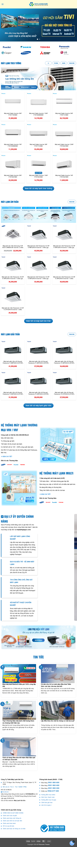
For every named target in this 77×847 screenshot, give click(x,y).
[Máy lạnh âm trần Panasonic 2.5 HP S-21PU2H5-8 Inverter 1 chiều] (13, 296)
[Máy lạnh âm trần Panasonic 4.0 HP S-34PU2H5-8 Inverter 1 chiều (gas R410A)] (13, 265)
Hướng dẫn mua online (48, 795)
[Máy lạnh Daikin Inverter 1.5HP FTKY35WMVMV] (38, 102)
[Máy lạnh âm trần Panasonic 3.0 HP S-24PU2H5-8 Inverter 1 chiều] (64, 265)
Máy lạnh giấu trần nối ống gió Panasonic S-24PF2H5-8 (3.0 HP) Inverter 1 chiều (38, 393)
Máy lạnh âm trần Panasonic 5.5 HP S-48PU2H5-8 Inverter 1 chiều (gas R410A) (38, 246)
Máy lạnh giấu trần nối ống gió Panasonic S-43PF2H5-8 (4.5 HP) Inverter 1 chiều (38, 362)
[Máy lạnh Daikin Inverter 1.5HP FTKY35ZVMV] (38, 164)
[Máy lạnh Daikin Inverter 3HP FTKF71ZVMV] (64, 102)
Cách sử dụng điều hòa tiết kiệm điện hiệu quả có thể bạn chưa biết (18, 759)
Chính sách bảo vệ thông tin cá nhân (14, 828)
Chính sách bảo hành (9, 823)
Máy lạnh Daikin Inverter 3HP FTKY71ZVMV (38, 145)
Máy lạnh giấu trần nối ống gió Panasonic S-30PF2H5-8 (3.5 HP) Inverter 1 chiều (13, 393)
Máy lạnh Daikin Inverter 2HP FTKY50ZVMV (13, 176)
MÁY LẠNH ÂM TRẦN (9, 201)
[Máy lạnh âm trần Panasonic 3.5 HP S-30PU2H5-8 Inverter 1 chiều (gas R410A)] (38, 265)
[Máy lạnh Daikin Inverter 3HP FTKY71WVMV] (13, 102)
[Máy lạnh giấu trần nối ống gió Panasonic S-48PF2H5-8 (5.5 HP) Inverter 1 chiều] (13, 350)
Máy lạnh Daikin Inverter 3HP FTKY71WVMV (13, 114)
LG (48, 63)
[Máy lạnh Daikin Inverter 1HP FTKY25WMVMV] (13, 133)
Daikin (63, 63)
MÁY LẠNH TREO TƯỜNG (11, 63)
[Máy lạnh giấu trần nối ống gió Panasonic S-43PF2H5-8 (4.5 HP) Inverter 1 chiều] (38, 350)
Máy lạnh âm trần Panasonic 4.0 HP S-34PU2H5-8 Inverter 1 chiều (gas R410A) (13, 277)
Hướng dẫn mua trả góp (48, 800)
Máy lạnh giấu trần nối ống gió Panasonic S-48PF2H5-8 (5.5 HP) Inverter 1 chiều (13, 362)
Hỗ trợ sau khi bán (8, 826)
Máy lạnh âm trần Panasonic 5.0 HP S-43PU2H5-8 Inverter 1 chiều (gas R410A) (64, 246)
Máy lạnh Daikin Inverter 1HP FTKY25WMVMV (13, 145)
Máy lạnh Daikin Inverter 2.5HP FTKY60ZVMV (64, 145)
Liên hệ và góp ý (46, 805)
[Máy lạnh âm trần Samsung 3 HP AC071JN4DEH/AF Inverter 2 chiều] (13, 234)
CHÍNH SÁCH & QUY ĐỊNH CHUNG (13, 813)
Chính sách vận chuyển (10, 815)
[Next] (73, 25)
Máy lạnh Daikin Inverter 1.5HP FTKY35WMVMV (38, 114)
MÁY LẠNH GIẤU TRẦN (10, 334)
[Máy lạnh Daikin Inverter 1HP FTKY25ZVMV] (64, 164)
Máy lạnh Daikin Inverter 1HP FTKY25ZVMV (64, 176)
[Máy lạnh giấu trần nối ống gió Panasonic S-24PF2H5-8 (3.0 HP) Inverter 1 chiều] (38, 381)
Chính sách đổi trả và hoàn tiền (12, 821)
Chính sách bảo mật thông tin (12, 818)
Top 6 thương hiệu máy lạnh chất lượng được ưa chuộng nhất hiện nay (18, 722)
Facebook (6, 792)
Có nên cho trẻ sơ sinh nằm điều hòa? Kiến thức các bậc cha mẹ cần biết (56, 685)
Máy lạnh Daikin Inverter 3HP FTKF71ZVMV (64, 114)
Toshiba (56, 63)
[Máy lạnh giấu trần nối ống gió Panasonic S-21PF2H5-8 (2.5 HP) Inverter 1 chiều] (64, 381)
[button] (2, 4)
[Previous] (4, 25)
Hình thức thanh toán (48, 797)
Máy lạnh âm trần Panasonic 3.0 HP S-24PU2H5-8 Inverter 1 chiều (64, 277)
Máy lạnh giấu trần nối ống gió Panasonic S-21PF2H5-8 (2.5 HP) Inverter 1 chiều (64, 393)
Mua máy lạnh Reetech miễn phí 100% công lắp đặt (19, 685)
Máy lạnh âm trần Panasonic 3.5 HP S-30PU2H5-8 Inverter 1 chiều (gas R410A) (38, 277)
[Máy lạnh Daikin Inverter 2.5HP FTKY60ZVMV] (64, 133)
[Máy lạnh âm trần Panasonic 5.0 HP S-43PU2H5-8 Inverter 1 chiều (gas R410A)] (64, 234)
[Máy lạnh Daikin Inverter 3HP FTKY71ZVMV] (38, 133)
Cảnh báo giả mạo (46, 802)
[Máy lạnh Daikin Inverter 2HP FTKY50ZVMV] (13, 164)
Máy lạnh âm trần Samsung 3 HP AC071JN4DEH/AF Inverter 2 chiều (12, 246)
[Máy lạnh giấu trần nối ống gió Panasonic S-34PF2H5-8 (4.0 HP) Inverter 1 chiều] (64, 350)
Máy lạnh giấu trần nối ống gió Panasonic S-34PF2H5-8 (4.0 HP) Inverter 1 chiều (64, 362)
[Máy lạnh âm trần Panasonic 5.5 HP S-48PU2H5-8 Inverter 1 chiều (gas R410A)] (38, 234)
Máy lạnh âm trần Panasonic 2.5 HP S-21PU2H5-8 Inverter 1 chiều (13, 308)
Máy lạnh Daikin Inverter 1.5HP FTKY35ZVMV (38, 176)
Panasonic (72, 63)
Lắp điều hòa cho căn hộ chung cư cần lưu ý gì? (58, 721)
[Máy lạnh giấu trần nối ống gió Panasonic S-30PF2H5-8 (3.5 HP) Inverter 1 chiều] (13, 381)
